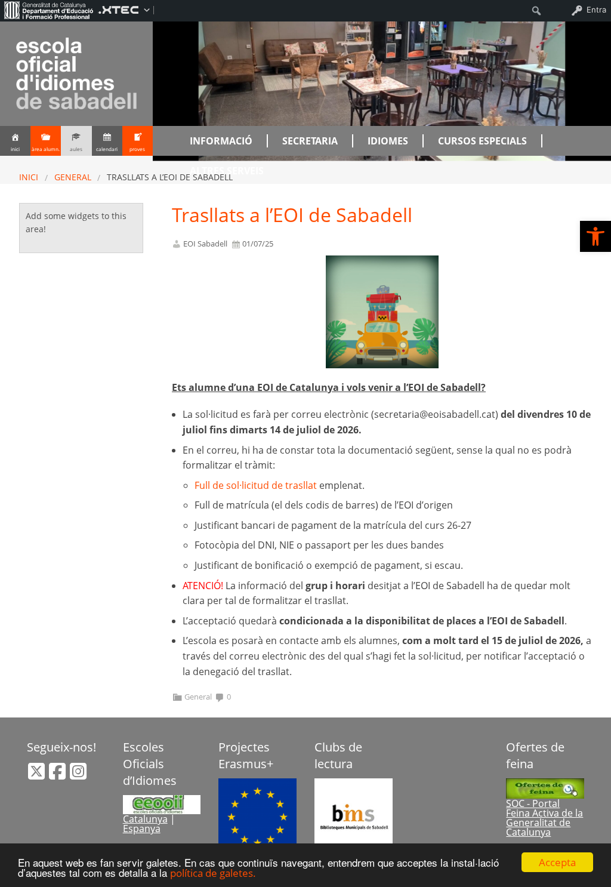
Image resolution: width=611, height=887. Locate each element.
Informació (221, 140)
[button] (595, 236)
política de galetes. (213, 873)
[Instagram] (78, 774)
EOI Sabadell (205, 244)
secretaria (310, 140)
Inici (28, 177)
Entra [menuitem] (596, 9)
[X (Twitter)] (37, 774)
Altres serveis (227, 170)
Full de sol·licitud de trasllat (256, 485)
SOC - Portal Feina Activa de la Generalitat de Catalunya (544, 818)
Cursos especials (482, 140)
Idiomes (388, 140)
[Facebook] (58, 774)
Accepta (557, 862)
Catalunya (145, 819)
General (72, 177)
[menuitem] (49, 9)
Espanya (142, 828)
